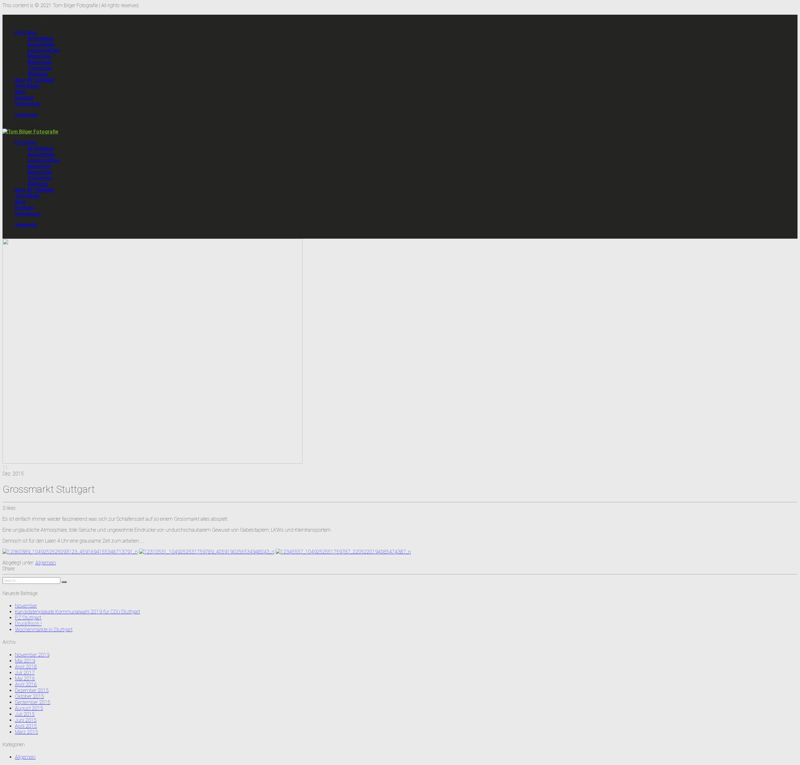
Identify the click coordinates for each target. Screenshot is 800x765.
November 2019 (32, 655)
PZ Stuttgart (28, 618)
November (26, 606)
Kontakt (24, 98)
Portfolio (25, 33)
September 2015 (32, 702)
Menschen (39, 56)
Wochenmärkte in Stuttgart (43, 630)
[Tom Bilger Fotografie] (30, 132)
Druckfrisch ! (28, 624)
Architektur (41, 39)
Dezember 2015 (32, 690)
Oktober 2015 (29, 696)
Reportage (40, 62)
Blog (20, 92)
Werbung (38, 74)
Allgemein (45, 563)
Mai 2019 (25, 661)
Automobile (41, 44)
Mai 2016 (25, 679)
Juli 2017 (25, 673)
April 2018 (26, 667)
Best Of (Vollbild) (34, 80)
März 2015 (26, 732)
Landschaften (44, 50)
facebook (26, 115)
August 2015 (29, 708)
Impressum (28, 104)
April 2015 (26, 726)
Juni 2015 (26, 720)
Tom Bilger (27, 86)
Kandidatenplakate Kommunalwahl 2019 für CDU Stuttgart (77, 612)
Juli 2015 (25, 714)
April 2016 (26, 685)
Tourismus (40, 68)
